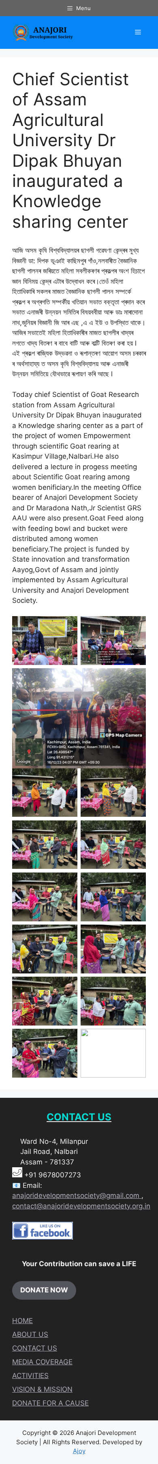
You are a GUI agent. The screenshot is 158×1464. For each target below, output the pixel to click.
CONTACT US (34, 1348)
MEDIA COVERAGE (42, 1362)
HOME (22, 1321)
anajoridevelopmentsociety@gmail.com (76, 1195)
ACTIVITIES (30, 1376)
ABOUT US (30, 1334)
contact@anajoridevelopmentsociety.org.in (81, 1206)
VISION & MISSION (42, 1389)
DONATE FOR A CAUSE (50, 1403)
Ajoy (79, 1451)
